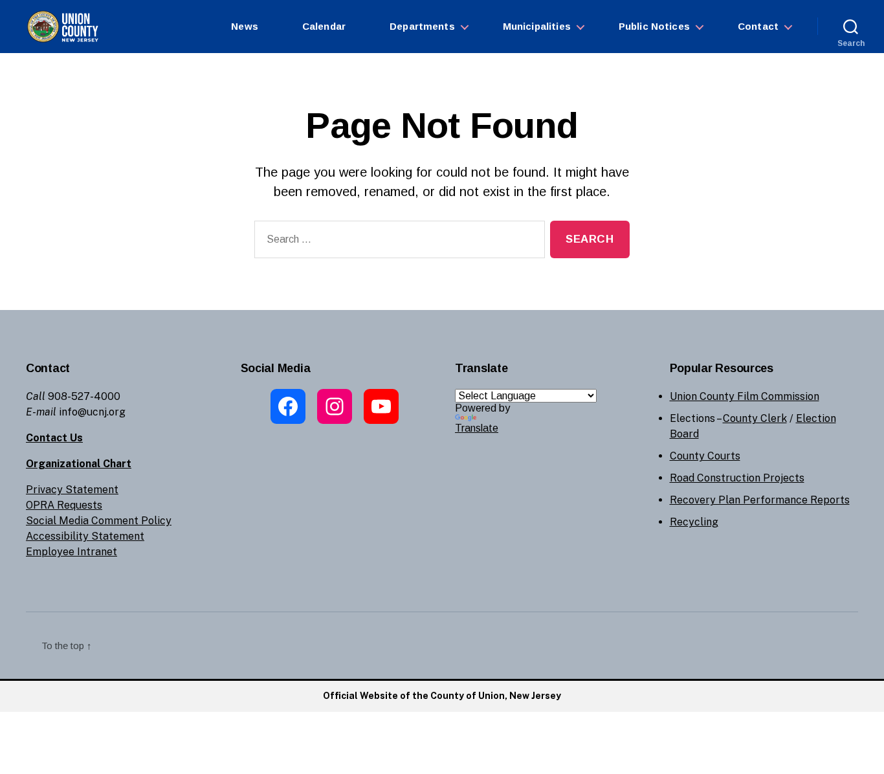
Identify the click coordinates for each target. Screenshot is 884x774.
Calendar (324, 26)
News (244, 26)
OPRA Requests (64, 505)
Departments (422, 26)
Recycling (694, 522)
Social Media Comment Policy (98, 520)
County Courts (705, 456)
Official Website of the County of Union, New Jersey (442, 696)
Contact (758, 26)
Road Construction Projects (737, 478)
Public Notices (654, 26)
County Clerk (755, 418)
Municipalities (537, 26)
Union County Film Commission (744, 396)
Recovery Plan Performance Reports (760, 500)
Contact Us (54, 438)
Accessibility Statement (85, 536)
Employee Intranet (71, 552)
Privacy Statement (72, 489)
